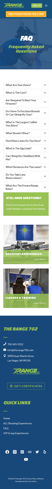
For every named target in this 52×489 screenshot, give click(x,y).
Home (6, 418)
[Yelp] (45, 452)
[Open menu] (46, 5)
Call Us (37, 5)
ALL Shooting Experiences (17, 423)
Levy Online (32, 481)
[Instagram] (15, 452)
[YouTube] (26, 459)
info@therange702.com (20, 350)
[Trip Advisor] (30, 452)
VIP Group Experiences (16, 433)
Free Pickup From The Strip (26, 14)
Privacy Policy (31, 479)
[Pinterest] (22, 452)
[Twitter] (37, 452)
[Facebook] (7, 452)
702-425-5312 (15, 344)
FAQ (5, 428)
